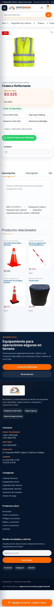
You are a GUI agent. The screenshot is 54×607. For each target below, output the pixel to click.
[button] (52, 32)
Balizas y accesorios (11, 522)
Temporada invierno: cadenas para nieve (17, 2)
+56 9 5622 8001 (9, 445)
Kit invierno (7, 511)
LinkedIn (31, 568)
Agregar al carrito (21, 602)
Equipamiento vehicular (12, 489)
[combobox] (23, 14)
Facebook (8, 568)
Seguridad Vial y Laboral (21, 23)
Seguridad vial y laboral (12, 485)
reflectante (35, 213)
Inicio (4, 23)
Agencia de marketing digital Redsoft (34, 586)
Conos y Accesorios (11, 241)
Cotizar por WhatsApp (27, 367)
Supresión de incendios (12, 492)
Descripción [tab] (8, 173)
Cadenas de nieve (10, 478)
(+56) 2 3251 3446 (10, 435)
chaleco (26, 213)
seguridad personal (14, 213)
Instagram (20, 568)
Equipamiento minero (11, 482)
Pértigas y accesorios (11, 518)
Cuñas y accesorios (10, 515)
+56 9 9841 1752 (9, 438)
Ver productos (27, 374)
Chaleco (41, 23)
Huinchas (6, 529)
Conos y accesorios (11, 525)
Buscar (48, 14)
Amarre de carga (9, 496)
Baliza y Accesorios (36, 278)
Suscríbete (27, 560)
